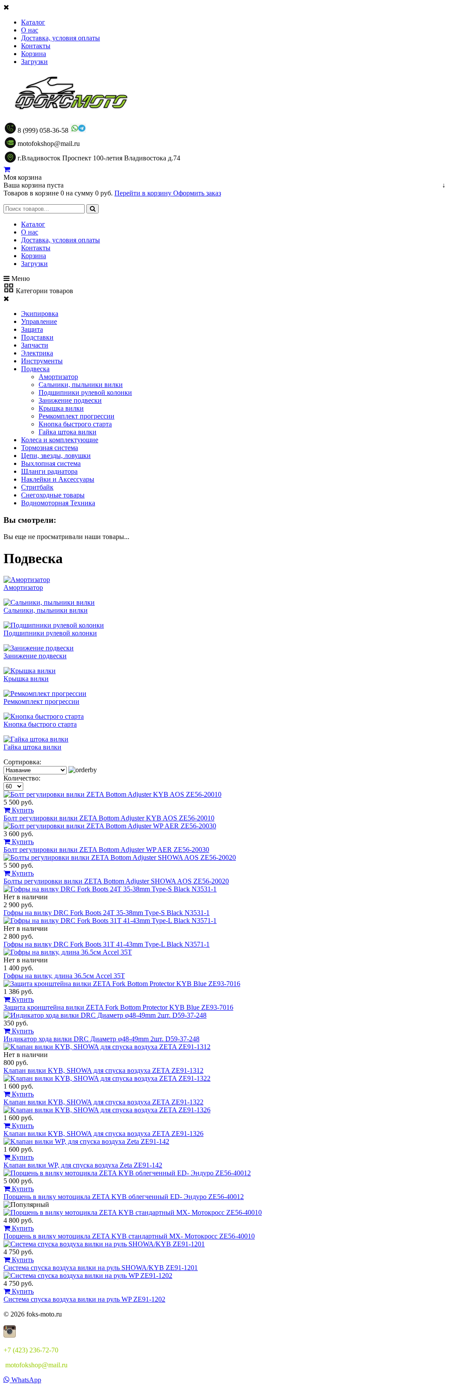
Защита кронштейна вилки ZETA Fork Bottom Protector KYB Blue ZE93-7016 (118, 1007)
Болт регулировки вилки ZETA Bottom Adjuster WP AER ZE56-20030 (106, 849)
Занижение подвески (70, 400)
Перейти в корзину (143, 193)
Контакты (35, 46)
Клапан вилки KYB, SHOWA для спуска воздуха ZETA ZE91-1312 (103, 1070)
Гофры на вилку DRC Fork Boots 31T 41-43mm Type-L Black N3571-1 (107, 944)
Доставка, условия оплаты (60, 38)
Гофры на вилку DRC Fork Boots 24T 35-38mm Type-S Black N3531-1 (107, 912)
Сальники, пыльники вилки (81, 384)
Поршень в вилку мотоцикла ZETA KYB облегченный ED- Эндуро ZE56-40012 (124, 1196)
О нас (29, 30)
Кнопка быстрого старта (75, 424)
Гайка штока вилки (67, 432)
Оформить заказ (197, 193)
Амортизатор (58, 376)
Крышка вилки (61, 408)
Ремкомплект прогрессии (76, 416)
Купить (22, 810)
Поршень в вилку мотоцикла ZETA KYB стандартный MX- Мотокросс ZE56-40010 (129, 1236)
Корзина (33, 53)
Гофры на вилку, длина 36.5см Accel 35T (64, 975)
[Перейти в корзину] (7, 169)
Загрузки (34, 61)
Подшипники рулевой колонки (85, 392)
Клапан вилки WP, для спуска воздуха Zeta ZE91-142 (83, 1165)
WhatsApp (25, 1380)
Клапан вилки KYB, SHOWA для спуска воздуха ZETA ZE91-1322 (103, 1102)
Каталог (33, 22)
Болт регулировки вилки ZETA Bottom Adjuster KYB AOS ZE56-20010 (109, 818)
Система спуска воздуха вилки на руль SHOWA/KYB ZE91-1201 (101, 1267)
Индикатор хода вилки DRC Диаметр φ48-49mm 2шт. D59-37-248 (102, 1039)
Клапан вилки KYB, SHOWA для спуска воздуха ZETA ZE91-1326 (103, 1133)
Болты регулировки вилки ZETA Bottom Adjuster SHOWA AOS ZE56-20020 (116, 881)
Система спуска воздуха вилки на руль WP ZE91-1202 (84, 1299)
